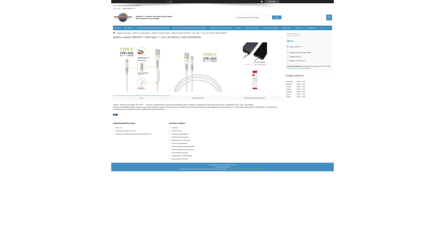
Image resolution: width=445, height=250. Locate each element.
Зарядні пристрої (252, 28)
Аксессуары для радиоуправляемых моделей (189, 28)
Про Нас (119, 128)
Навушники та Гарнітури (181, 140)
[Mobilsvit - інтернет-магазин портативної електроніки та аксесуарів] (123, 18)
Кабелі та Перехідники (180, 137)
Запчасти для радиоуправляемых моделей (153, 28)
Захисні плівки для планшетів (183, 149)
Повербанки (311, 28)
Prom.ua (234, 165)
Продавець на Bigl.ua (222, 167)
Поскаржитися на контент (236, 169)
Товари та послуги (123, 33)
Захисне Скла (177, 131)
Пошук (277, 17)
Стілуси (237, 28)
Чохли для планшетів (180, 143)
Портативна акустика (180, 153)
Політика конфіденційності (256, 169)
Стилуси (175, 128)
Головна (118, 28)
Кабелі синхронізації (270, 28)
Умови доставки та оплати (126, 131)
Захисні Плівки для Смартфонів (183, 146)
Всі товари (128, 28)
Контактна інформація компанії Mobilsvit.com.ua (133, 134)
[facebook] (114, 115)
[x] (116, 115)
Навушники (286, 28)
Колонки (299, 28)
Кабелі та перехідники (141, 33)
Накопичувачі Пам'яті (180, 159)
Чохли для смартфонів (180, 134)
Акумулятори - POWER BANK (182, 156)
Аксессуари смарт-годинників (221, 28)
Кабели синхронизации (161, 33)
